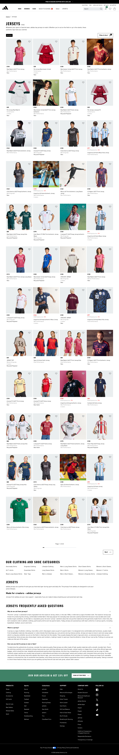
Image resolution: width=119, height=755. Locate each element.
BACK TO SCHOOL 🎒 (46, 9)
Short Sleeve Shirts (84, 566)
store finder (85, 5)
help (90, 5)
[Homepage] (5, 8)
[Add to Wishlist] (29, 42)
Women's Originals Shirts (86, 574)
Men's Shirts (64, 570)
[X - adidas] (104, 700)
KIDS (34, 9)
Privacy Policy (61, 747)
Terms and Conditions (72, 747)
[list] (52, 35)
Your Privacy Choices (46, 747)
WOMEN (27, 9)
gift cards (106, 5)
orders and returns (97, 5)
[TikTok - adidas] (104, 710)
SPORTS (65, 9)
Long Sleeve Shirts (48, 570)
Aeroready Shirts (11, 566)
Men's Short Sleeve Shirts (66, 574)
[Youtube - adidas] (104, 715)
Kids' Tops (27, 574)
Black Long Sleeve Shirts (14, 574)
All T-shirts (9, 570)
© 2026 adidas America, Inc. (59, 752)
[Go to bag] (114, 9)
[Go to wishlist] (110, 9)
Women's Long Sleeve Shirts (85, 570)
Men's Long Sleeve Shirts (68, 566)
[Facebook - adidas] (104, 690)
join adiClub (113, 5)
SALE (57, 9)
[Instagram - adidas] (104, 695)
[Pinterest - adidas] (104, 705)
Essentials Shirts (29, 570)
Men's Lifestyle (47, 574)
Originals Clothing (30, 566)
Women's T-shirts (102, 570)
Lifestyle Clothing (47, 566)
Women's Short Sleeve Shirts (103, 567)
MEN (19, 9)
